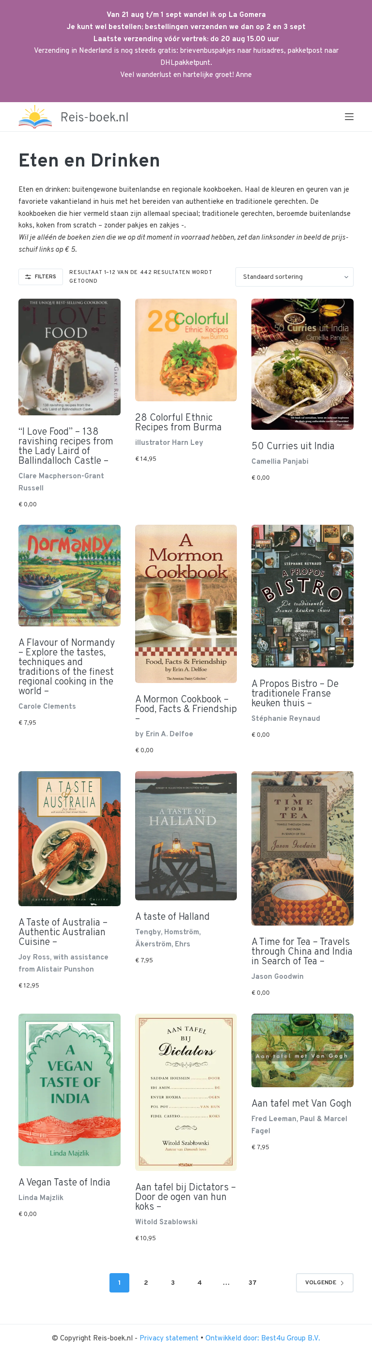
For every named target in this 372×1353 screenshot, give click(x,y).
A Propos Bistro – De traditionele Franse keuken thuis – (295, 694)
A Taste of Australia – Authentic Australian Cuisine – (63, 933)
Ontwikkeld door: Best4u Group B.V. (262, 1338)
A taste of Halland (172, 917)
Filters (45, 277)
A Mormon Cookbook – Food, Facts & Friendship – (186, 710)
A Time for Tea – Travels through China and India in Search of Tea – (302, 952)
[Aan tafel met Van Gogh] (302, 1051)
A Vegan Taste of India (64, 1183)
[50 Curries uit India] (302, 364)
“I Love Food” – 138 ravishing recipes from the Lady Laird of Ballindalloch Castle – (65, 447)
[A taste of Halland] (186, 836)
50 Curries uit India (293, 447)
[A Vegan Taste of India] (69, 1090)
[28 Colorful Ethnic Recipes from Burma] (186, 350)
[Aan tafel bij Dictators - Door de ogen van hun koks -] (186, 1092)
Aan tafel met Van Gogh (301, 1104)
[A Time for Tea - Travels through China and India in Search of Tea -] (302, 848)
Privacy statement (170, 1338)
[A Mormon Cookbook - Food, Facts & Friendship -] (186, 604)
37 (252, 1283)
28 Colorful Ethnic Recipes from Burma (178, 423)
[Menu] (349, 116)
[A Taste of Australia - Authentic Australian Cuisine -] (69, 839)
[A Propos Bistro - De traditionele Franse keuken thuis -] (302, 596)
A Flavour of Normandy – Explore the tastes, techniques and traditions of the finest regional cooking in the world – (66, 667)
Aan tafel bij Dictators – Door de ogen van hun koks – (185, 1198)
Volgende (320, 1283)
